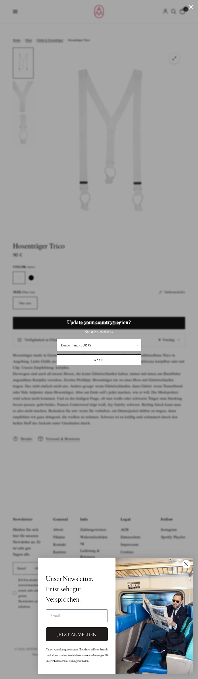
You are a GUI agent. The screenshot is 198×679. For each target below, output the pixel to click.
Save (99, 360)
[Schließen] (191, 7)
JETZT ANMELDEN (76, 634)
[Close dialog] (186, 564)
